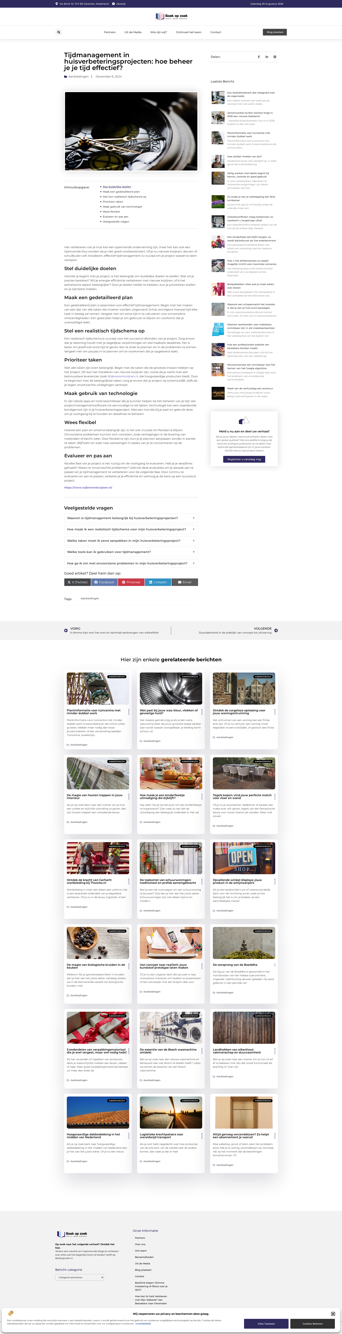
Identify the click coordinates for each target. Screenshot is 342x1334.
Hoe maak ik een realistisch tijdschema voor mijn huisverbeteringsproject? (131, 529)
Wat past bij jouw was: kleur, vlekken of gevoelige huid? (169, 712)
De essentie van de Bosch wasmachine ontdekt (168, 1051)
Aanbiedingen (78, 76)
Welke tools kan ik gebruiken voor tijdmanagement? (131, 552)
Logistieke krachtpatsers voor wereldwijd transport (161, 1136)
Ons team (141, 1250)
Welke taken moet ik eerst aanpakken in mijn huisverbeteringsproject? (131, 540)
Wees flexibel (111, 211)
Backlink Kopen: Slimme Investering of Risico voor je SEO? (151, 1286)
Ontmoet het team (188, 32)
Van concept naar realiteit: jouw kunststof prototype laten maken (164, 966)
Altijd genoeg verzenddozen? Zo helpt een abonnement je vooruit (241, 1136)
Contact (215, 32)
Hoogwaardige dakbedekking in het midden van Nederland (93, 1136)
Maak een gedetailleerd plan (121, 191)
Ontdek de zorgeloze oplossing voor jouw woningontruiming (239, 712)
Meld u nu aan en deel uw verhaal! (244, 431)
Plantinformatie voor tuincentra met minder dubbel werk (94, 712)
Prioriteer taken (113, 201)
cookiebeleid (143, 1323)
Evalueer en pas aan (115, 216)
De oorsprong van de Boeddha (235, 964)
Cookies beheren (313, 1323)
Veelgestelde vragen (116, 221)
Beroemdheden (144, 1257)
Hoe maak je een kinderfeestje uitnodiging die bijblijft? (162, 796)
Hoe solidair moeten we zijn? (244, 156)
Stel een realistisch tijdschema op (124, 196)
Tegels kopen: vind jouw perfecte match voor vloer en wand (242, 796)
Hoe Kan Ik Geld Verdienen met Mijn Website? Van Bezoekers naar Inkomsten (151, 1300)
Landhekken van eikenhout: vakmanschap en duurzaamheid (237, 1051)
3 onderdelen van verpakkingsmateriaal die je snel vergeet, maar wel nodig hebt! (97, 1051)
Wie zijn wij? (158, 32)
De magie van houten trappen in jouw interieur (95, 796)
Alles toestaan (266, 1323)
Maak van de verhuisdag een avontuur (250, 388)
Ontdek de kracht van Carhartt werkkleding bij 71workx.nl (89, 881)
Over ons (140, 1244)
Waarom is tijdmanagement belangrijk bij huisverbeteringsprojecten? (131, 518)
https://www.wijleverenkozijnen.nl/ (88, 487)
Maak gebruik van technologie (122, 206)
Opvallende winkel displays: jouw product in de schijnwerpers (237, 881)
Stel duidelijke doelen (117, 186)
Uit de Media (133, 32)
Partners (110, 32)
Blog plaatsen (143, 1269)
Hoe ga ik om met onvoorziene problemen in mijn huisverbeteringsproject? (131, 563)
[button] (333, 1314)
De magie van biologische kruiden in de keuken (96, 966)
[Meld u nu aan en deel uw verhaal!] (244, 420)
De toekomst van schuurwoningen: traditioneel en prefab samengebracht (168, 881)
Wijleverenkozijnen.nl (123, 376)
